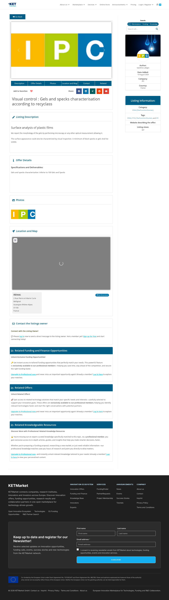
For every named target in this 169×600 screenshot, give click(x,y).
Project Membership (105, 498)
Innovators (74, 503)
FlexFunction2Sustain (144, 118)
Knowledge (154, 24)
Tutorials (120, 503)
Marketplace (136, 24)
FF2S (134, 118)
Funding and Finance (78, 494)
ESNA (129, 118)
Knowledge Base (77, 498)
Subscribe (116, 560)
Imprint (139, 498)
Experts (73, 507)
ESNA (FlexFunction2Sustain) (143, 110)
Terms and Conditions (145, 507)
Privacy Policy (142, 503)
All (129, 24)
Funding (145, 24)
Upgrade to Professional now (23, 454)
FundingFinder (102, 489)
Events (119, 494)
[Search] (157, 29)
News (119, 489)
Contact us (35, 590)
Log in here (98, 374)
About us (140, 489)
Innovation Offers (77, 489)
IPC (157, 118)
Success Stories (123, 498)
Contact (140, 494)
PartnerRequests (103, 494)
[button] (18, 50)
